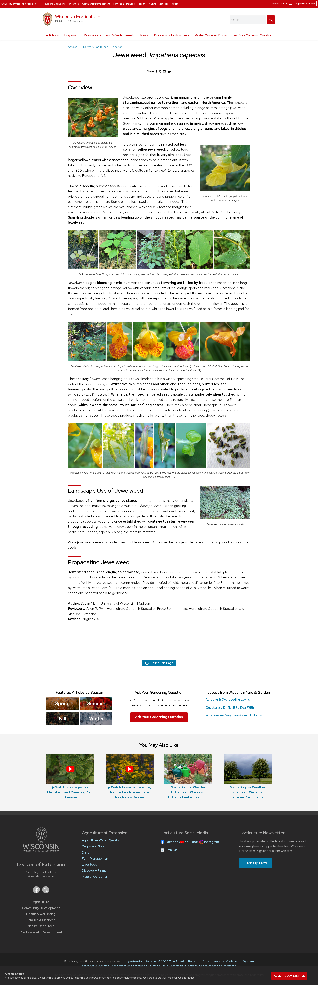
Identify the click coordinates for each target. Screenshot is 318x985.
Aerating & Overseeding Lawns (228, 699)
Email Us (171, 850)
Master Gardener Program (211, 35)
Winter (96, 718)
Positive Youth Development (41, 932)
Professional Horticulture (170, 35)
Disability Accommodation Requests (210, 966)
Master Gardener (94, 877)
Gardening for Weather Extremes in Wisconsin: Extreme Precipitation (247, 792)
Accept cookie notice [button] (289, 975)
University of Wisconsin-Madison (18, 3)
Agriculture (41, 902)
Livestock (89, 864)
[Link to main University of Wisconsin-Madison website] (41, 850)
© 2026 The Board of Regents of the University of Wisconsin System (206, 961)
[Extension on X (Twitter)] (45, 892)
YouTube (191, 842)
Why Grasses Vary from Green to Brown (234, 715)
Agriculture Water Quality (100, 840)
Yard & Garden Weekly (120, 35)
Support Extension (305, 3)
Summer (96, 703)
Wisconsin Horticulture (77, 17)
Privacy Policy (92, 966)
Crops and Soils (93, 846)
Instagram (211, 842)
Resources (91, 35)
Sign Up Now (256, 863)
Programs (70, 35)
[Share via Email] (164, 72)
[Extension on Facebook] (37, 892)
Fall (62, 718)
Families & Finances (41, 920)
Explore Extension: (55, 3)
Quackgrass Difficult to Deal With (230, 707)
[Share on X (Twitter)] (160, 72)
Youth (175, 3)
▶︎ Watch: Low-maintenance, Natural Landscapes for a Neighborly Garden (129, 792)
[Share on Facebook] (156, 72)
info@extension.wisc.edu (139, 961)
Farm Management (96, 858)
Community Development (41, 908)
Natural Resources (41, 926)
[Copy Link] (169, 72)
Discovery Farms (94, 870)
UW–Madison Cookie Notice (178, 977)
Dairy (85, 852)
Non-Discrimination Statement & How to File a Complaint (143, 966)
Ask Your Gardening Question (253, 35)
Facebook (172, 842)
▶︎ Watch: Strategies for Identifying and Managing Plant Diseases (70, 792)
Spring (62, 703)
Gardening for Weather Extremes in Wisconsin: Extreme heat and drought (188, 792)
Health (142, 3)
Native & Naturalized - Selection (102, 47)
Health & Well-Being (41, 914)
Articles (51, 35)
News (144, 35)
